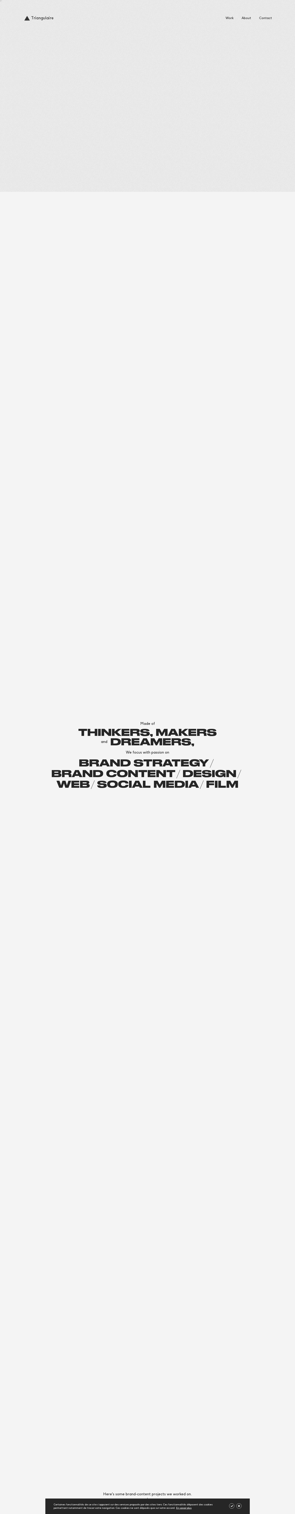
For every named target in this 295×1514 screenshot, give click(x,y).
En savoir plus (184, 1508)
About (246, 18)
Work (230, 18)
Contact (265, 18)
